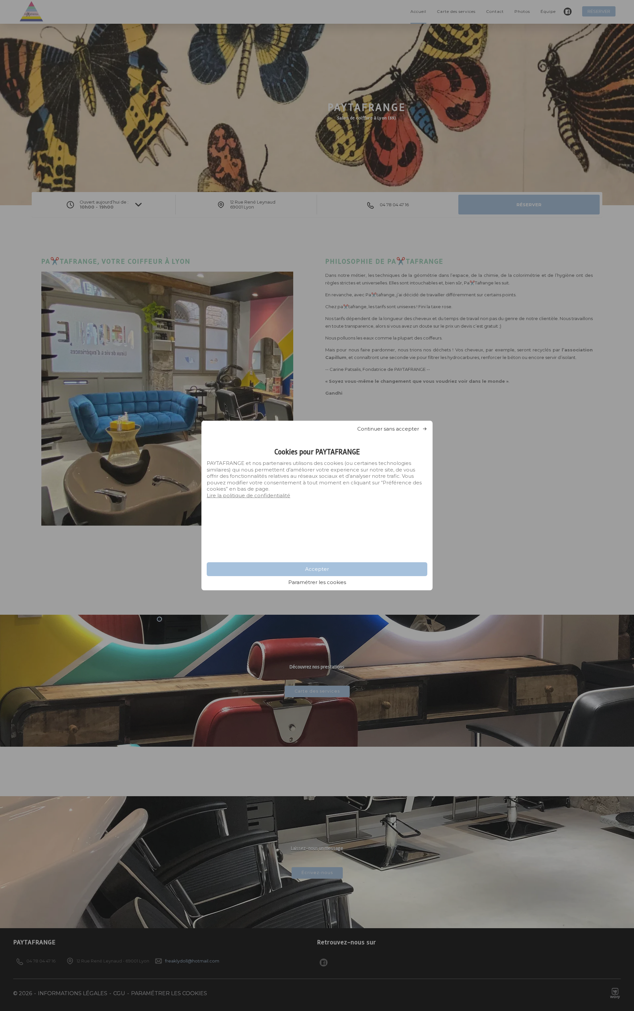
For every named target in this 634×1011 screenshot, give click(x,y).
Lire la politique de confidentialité (248, 495)
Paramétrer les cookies (317, 582)
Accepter (317, 569)
